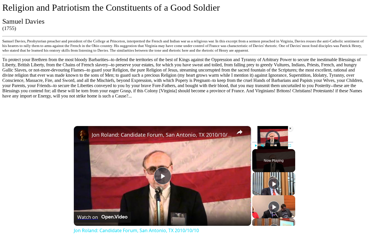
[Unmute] (262, 145)
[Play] (255, 145)
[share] (239, 132)
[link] (83, 135)
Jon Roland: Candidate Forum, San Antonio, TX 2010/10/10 (161, 134)
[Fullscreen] (289, 145)
